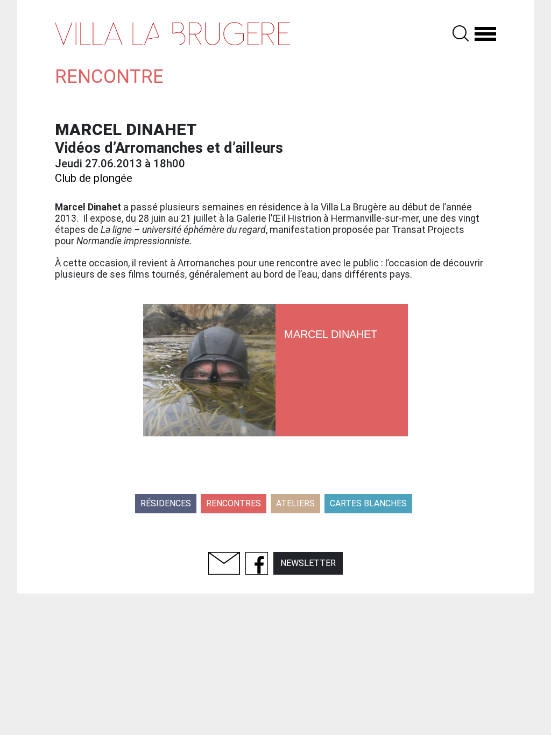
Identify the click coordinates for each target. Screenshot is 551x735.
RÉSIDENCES (165, 503)
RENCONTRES (233, 503)
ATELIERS (295, 503)
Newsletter (308, 563)
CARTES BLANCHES (368, 503)
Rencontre (109, 76)
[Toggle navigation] (485, 33)
